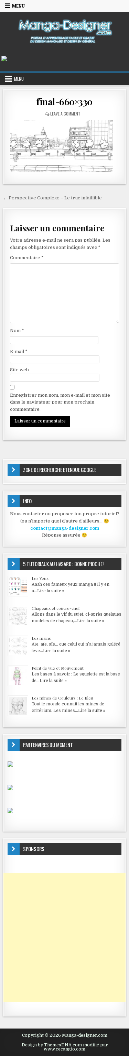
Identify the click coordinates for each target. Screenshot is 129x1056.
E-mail (19, 351)
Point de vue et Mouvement (58, 668)
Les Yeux (40, 578)
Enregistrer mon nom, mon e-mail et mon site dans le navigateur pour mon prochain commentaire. (60, 402)
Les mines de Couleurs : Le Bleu (62, 698)
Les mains (41, 638)
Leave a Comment (65, 114)
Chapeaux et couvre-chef (56, 608)
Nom (17, 330)
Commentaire (27, 257)
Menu (18, 6)
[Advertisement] (64, 937)
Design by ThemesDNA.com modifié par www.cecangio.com (65, 1047)
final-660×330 (64, 102)
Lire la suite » (50, 590)
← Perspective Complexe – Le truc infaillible (52, 197)
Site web (19, 369)
